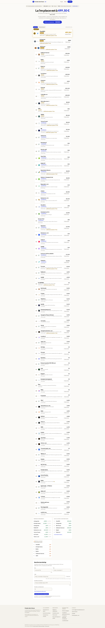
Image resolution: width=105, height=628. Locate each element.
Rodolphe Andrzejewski (46, 379)
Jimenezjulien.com (75, 615)
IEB (41, 128)
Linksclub (43, 87)
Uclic (42, 368)
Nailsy (42, 389)
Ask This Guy (43, 464)
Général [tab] (35, 27)
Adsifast (43, 416)
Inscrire (69, 1)
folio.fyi (43, 421)
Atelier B (43, 239)
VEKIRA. (42, 114)
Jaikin (39, 108)
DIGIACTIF (43, 163)
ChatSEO (42, 31)
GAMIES (42, 246)
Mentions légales (65, 610)
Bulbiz (42, 480)
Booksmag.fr (44, 142)
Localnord (43, 336)
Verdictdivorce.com (45, 405)
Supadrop (43, 357)
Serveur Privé (41, 218)
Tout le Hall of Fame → (58, 534)
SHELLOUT (43, 491)
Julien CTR (43, 341)
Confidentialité (65, 620)
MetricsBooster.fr (45, 101)
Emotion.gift (44, 149)
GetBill (42, 277)
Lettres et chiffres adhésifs (47, 253)
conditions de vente (48, 596)
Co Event (43, 496)
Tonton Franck (44, 121)
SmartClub (43, 156)
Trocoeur (43, 266)
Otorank (43, 352)
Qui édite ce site (56, 613)
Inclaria (42, 432)
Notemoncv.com (45, 232)
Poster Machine (44, 475)
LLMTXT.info (44, 512)
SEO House (42, 46)
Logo (35, 574)
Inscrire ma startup (46, 613)
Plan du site (55, 614)
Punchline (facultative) (38, 580)
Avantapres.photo (45, 212)
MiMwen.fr (43, 453)
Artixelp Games (44, 469)
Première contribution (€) (39, 586)
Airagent (43, 373)
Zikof (42, 400)
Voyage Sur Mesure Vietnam (47, 314)
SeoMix (42, 304)
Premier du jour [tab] (42, 27)
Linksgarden (42, 39)
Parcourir (68, 576)
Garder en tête (68, 34)
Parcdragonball (44, 507)
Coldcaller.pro (44, 94)
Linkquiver (43, 80)
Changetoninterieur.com (46, 330)
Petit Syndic (43, 288)
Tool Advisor (43, 73)
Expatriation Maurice (45, 170)
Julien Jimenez (74, 611)
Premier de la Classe (39, 1)
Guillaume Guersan (45, 52)
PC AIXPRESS (41, 282)
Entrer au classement (52, 22)
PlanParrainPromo (45, 502)
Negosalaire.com (44, 184)
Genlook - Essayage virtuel (47, 177)
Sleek (42, 411)
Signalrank (43, 225)
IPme (39, 384)
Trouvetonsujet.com (45, 448)
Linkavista (43, 260)
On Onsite (43, 320)
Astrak (42, 325)
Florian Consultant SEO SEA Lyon (48, 363)
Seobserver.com (44, 198)
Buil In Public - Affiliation (46, 485)
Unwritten (43, 437)
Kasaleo (42, 459)
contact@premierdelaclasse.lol (78, 609)
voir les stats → (75, 6)
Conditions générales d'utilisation (64, 617)
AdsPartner (43, 135)
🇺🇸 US (65, 1)
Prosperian (43, 395)
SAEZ (42, 427)
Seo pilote (43, 204)
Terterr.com (44, 443)
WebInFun (43, 298)
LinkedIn (73, 613)
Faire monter (67, 42)
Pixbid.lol (43, 66)
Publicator (43, 271)
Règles (61, 1)
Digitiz (42, 59)
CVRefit (42, 191)
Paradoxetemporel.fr (46, 309)
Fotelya (42, 293)
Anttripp (43, 347)
